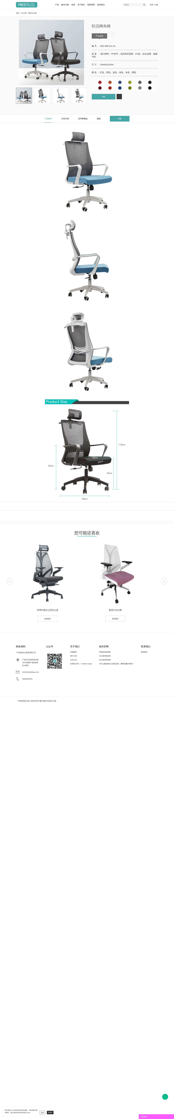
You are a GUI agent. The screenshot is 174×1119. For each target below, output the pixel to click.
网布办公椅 (32, 13)
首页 (17, 13)
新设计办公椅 (115, 610)
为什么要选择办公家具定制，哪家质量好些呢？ (116, 664)
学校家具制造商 (105, 652)
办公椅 (23, 13)
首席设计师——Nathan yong (81, 664)
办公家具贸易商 (105, 660)
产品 (57, 5)
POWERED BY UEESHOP (28, 701)
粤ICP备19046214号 (47, 701)
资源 (73, 5)
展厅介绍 (73, 656)
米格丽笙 (73, 652)
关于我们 (81, 5)
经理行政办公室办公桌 (47, 610)
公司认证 (73, 660)
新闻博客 (91, 5)
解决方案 (65, 5)
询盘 (103, 97)
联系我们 (101, 5)
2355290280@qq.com (30, 672)
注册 (156, 5)
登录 (151, 5)
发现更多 (47, 619)
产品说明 (99, 36)
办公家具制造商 (105, 656)
